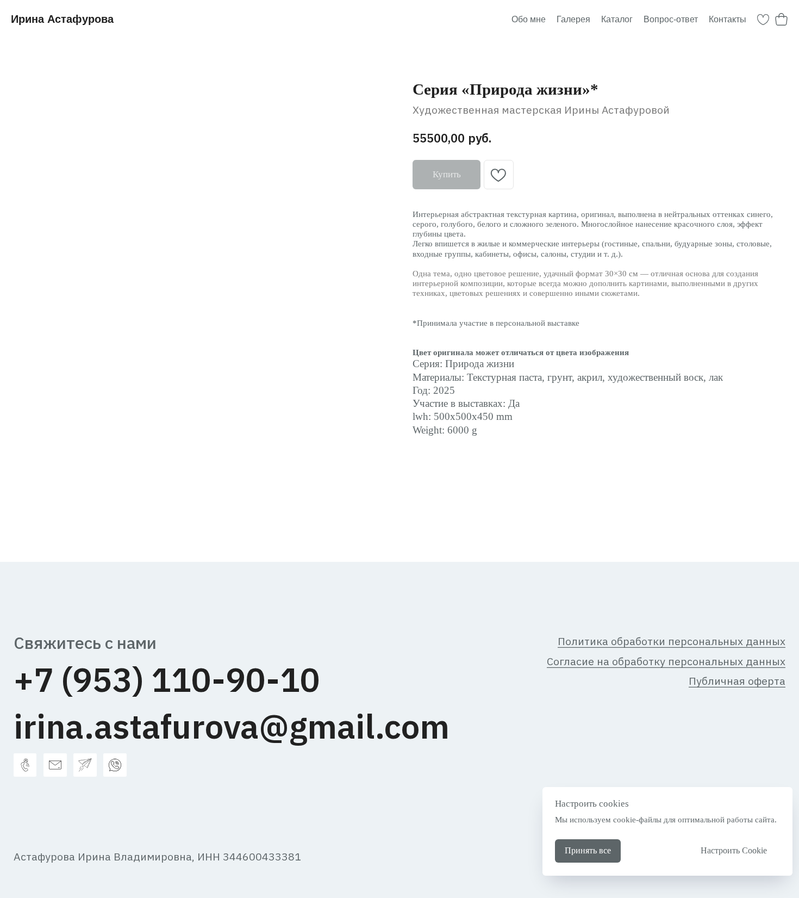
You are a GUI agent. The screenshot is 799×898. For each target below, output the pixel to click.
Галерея (573, 19)
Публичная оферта (737, 681)
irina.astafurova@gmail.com (232, 726)
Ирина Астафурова (62, 19)
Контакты (727, 19)
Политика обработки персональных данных (671, 641)
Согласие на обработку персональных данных (666, 661)
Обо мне (528, 19)
